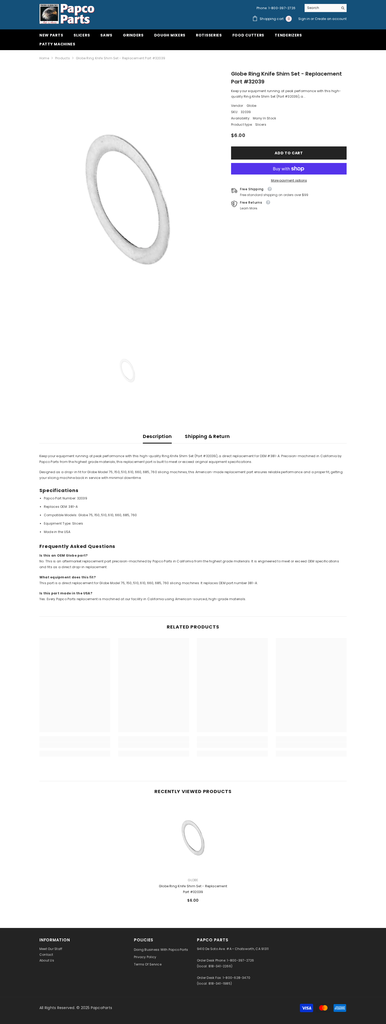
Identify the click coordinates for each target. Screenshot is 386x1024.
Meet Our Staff (50, 949)
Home (44, 58)
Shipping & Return (207, 436)
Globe (251, 105)
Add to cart (289, 153)
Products (62, 58)
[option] (127, 200)
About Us (46, 960)
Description (157, 436)
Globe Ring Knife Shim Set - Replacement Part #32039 (193, 889)
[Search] (326, 8)
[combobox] (321, 8)
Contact (46, 954)
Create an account (331, 19)
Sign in (304, 19)
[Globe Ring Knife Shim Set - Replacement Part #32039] (193, 838)
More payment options (289, 180)
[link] (74, 745)
